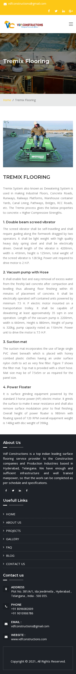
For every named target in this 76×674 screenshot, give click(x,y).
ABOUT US (13, 522)
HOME (10, 514)
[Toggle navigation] (71, 24)
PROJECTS (13, 531)
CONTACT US (15, 564)
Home (7, 100)
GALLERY (12, 539)
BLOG (10, 555)
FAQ (9, 547)
